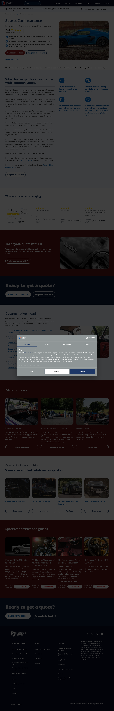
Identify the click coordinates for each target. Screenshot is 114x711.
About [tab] (87, 344)
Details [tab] (47, 344)
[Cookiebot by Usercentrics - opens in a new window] (87, 338)
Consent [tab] (27, 344)
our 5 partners (28, 352)
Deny (31, 371)
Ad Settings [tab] (67, 344)
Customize (56, 371)
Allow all (82, 371)
